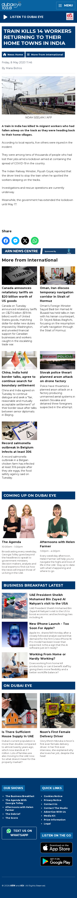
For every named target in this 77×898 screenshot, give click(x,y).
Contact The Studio (56, 808)
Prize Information (55, 819)
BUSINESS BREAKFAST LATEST (33, 585)
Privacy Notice (52, 800)
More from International (47, 54)
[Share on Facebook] (6, 241)
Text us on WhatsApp (21, 833)
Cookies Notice (53, 796)
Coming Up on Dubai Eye (30, 495)
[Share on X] (25, 241)
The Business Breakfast (19, 796)
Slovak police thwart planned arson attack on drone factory (56, 377)
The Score (11, 818)
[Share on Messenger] (15, 241)
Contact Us (50, 804)
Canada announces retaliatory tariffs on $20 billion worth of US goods (17, 294)
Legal (47, 823)
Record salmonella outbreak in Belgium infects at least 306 (17, 447)
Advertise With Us (55, 811)
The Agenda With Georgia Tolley (16, 802)
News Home (15, 54)
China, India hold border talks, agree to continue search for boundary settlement (18, 379)
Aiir (22, 885)
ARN (12, 885)
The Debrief (12, 814)
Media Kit (49, 815)
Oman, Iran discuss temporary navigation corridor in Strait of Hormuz (56, 294)
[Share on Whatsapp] (35, 241)
